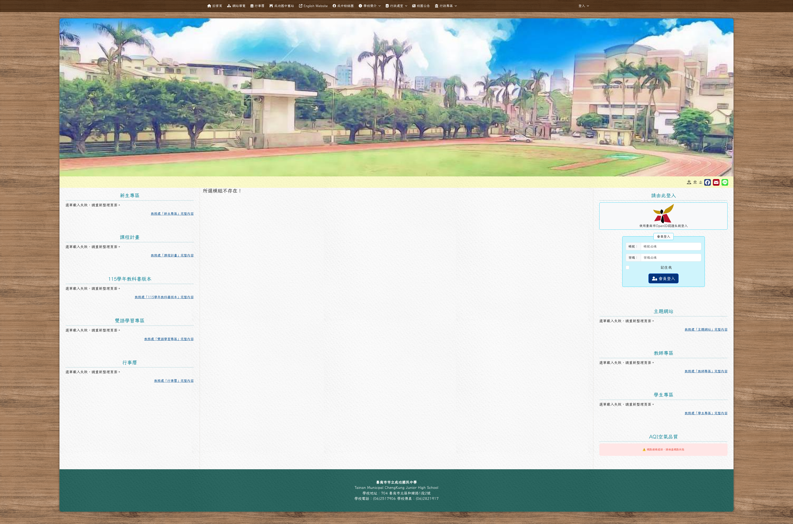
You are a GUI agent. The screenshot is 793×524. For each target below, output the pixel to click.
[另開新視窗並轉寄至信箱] (716, 182)
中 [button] (695, 182)
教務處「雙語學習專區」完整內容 (169, 339)
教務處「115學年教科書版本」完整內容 (164, 297)
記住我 (666, 267)
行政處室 (396, 5)
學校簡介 (370, 5)
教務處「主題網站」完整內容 (706, 329)
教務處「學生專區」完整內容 (706, 413)
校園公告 (423, 5)
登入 (581, 5)
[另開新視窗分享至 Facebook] (707, 182)
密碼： (633, 257)
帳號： (633, 246)
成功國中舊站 (284, 5)
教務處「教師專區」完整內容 (706, 371)
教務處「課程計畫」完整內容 (172, 255)
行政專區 (446, 5)
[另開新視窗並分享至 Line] (725, 182)
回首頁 (217, 5)
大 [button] (689, 181)
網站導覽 (239, 5)
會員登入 (666, 278)
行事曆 (260, 5)
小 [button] (700, 182)
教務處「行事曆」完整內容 (174, 380)
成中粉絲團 (345, 5)
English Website (316, 5)
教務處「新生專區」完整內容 (172, 213)
